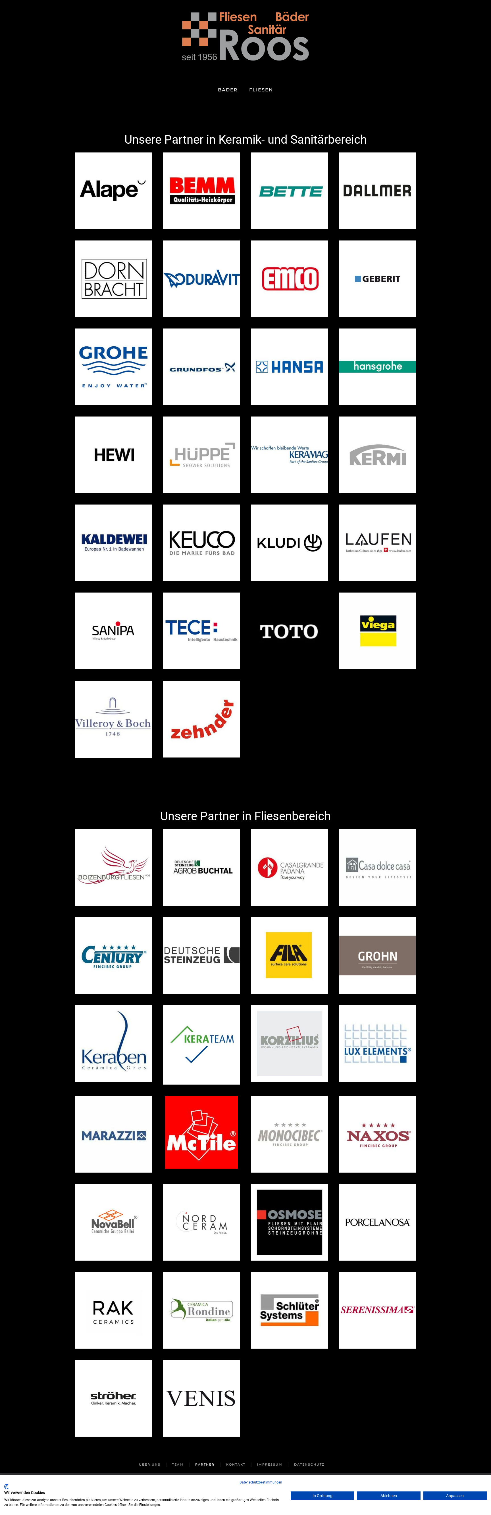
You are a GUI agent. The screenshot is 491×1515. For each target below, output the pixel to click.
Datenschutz (309, 1464)
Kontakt (236, 1464)
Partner (205, 1464)
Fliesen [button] (261, 90)
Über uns (150, 1464)
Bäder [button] (228, 90)
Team (178, 1464)
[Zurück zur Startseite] (245, 39)
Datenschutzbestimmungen (261, 1482)
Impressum (269, 1464)
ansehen (113, 191)
